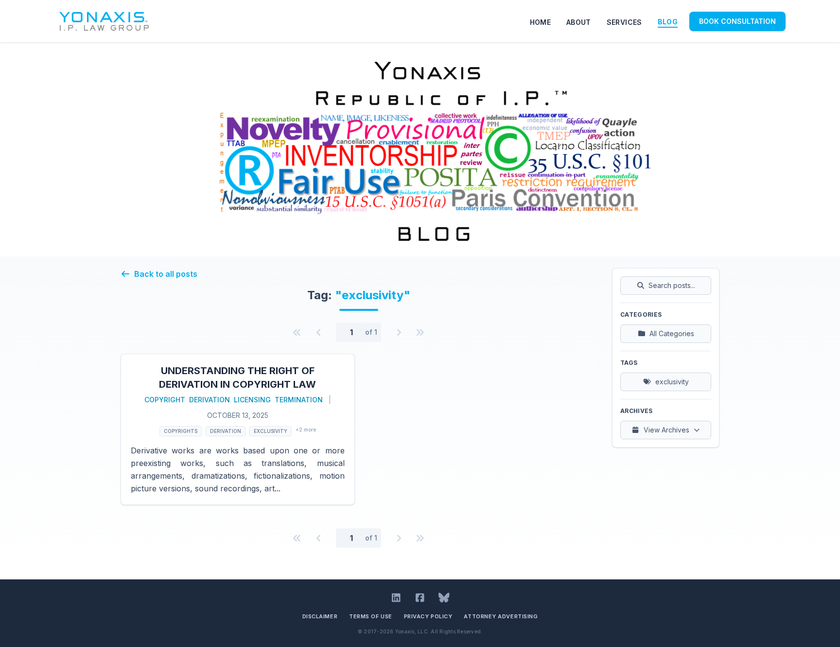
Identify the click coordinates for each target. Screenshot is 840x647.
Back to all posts (165, 274)
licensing (252, 399)
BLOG (668, 22)
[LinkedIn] (396, 598)
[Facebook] (420, 598)
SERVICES (624, 22)
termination (299, 399)
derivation (209, 399)
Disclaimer (320, 616)
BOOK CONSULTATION (737, 21)
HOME (540, 22)
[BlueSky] (444, 598)
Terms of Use (370, 616)
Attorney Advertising (501, 616)
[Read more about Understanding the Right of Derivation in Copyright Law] (237, 429)
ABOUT (578, 22)
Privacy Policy (428, 616)
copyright (164, 399)
